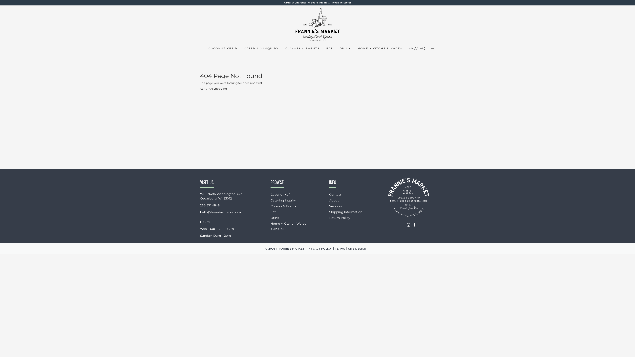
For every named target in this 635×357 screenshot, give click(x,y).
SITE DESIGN (357, 248)
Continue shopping (213, 88)
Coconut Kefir (223, 48)
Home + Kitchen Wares (380, 48)
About (334, 200)
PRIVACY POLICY (320, 248)
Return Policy (339, 218)
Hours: (205, 222)
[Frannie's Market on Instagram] (408, 225)
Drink (345, 48)
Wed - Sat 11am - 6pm (217, 229)
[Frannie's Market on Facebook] (414, 225)
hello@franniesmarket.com (221, 212)
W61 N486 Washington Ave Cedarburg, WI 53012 (221, 196)
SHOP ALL (279, 229)
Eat (329, 48)
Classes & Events (302, 48)
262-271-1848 (210, 205)
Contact (335, 195)
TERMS (340, 248)
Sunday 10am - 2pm (215, 236)
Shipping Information (345, 212)
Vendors (335, 206)
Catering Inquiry (261, 48)
